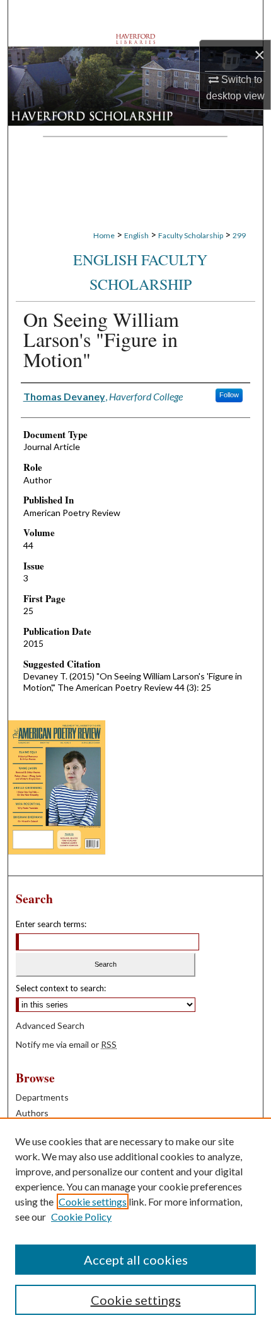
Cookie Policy (81, 1217)
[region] (135, 1224)
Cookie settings (93, 1201)
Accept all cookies (136, 1259)
